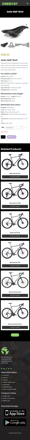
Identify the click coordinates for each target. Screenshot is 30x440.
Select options (16, 177)
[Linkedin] (11, 368)
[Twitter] (8, 368)
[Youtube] (4, 368)
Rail (3, 127)
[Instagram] (6, 368)
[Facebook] (1, 368)
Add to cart (11, 137)
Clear (25, 128)
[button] (27, 3)
